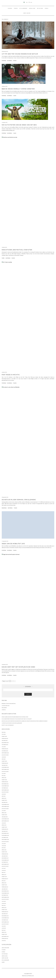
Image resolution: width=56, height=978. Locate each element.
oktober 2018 (5, 837)
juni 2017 (4, 870)
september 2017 (5, 864)
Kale (23, 975)
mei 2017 (3, 872)
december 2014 (5, 891)
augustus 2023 (5, 754)
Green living (32, 8)
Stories (46, 8)
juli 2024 (4, 746)
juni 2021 (4, 794)
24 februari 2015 (4, 86)
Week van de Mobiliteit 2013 (13, 543)
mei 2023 (3, 759)
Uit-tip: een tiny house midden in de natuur (20, 54)
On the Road (40, 8)
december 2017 (5, 858)
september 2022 (5, 769)
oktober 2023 (5, 750)
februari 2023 (5, 763)
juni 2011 (4, 940)
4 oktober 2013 (4, 372)
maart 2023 (4, 761)
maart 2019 (4, 827)
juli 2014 (4, 901)
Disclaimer (4, 707)
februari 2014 (5, 911)
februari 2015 (5, 886)
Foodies (16, 8)
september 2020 (5, 806)
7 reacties (15, 507)
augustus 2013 (5, 924)
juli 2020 (4, 810)
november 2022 (5, 767)
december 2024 (5, 742)
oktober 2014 (5, 895)
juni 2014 (4, 903)
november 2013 (5, 917)
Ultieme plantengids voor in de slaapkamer (12, 723)
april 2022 (4, 777)
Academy (10, 8)
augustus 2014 (5, 899)
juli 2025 (4, 734)
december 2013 (5, 915)
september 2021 (5, 790)
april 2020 (4, 812)
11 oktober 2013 (4, 122)
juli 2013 (4, 926)
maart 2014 (4, 909)
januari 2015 (5, 889)
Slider (3, 962)
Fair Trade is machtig (11, 375)
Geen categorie (5, 947)
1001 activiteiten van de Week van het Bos (19, 125)
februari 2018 (5, 853)
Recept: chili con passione (8, 725)
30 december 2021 (5, 51)
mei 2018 (3, 847)
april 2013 (4, 932)
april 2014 (4, 907)
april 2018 (4, 849)
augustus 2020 (5, 808)
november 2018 (5, 835)
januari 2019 (5, 831)
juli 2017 (4, 868)
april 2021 (4, 798)
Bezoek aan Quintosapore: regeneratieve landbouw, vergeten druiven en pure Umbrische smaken (24, 721)
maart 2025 (4, 736)
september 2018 (5, 839)
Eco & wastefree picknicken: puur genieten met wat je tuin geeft (17, 718)
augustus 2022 (5, 771)
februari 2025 (5, 738)
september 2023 (5, 752)
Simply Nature (26, 13)
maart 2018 (4, 851)
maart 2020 (4, 814)
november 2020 (5, 804)
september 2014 (5, 897)
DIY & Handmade (23, 8)
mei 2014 (3, 905)
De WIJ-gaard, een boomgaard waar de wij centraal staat (15, 716)
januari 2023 (5, 765)
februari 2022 (5, 781)
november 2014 (5, 893)
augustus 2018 (5, 841)
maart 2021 (4, 800)
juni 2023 (4, 757)
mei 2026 (3, 732)
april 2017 (4, 874)
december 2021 (5, 783)
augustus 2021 (5, 792)
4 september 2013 (5, 664)
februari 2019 (5, 829)
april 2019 (4, 825)
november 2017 (5, 860)
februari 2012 (5, 938)
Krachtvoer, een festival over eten (17, 250)
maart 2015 (4, 884)
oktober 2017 (5, 862)
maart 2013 (4, 934)
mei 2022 (3, 775)
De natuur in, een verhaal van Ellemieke (19, 499)
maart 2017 (4, 876)
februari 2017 (5, 878)
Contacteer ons (5, 705)
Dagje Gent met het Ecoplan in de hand (18, 667)
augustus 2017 (5, 866)
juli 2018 (4, 843)
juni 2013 (4, 928)
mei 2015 (3, 880)
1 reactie (14, 95)
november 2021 (5, 785)
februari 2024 (5, 748)
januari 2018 (5, 856)
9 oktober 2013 (4, 247)
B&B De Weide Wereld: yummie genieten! (18, 89)
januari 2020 (5, 816)
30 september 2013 (5, 497)
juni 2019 (4, 823)
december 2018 (5, 833)
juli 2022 (4, 773)
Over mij (4, 709)
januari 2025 (5, 740)
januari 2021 (5, 802)
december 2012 (5, 936)
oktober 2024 (5, 744)
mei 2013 (3, 930)
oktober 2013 (5, 919)
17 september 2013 (5, 541)
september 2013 (5, 922)
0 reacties (14, 60)
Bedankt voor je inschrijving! (9, 703)
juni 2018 (4, 845)
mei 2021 (3, 796)
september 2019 (5, 820)
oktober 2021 (5, 787)
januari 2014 (5, 913)
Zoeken (28, 694)
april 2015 (4, 882)
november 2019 (5, 818)
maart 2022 (4, 779)
